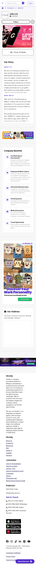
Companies (10, 8)
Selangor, (11, 318)
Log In (30, 3)
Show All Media (20, 52)
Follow (16, 22)
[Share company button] (32, 22)
